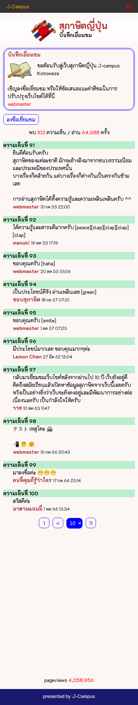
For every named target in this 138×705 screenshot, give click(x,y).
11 (90, 523)
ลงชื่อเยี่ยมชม (21, 119)
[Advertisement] (69, 602)
